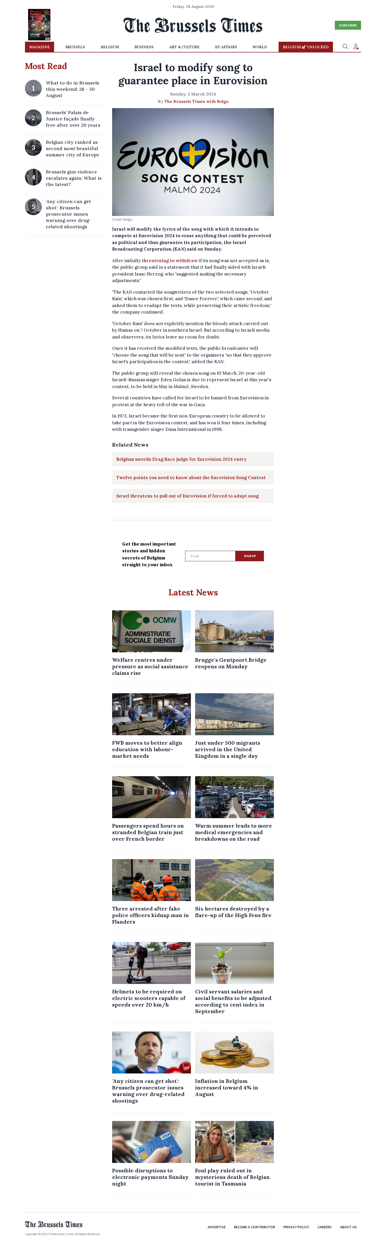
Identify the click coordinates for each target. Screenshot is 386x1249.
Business (144, 47)
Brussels (75, 47)
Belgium (110, 47)
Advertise (217, 1227)
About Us (348, 1227)
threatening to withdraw (170, 260)
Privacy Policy (296, 1227)
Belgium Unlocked (306, 47)
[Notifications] (356, 47)
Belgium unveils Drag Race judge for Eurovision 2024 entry (181, 459)
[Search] (345, 47)
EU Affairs (226, 47)
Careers (324, 1227)
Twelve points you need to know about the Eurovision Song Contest (191, 477)
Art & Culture (184, 47)
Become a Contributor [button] (254, 1227)
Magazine (39, 47)
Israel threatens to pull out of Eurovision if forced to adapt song (187, 496)
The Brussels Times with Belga (196, 101)
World (260, 47)
